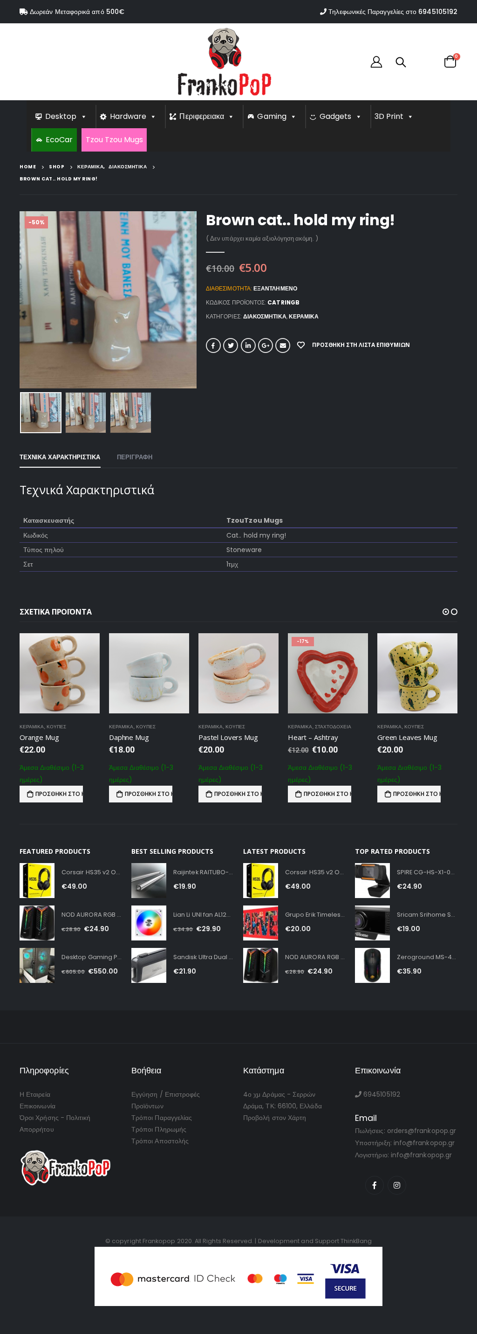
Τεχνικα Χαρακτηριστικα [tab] (60, 457)
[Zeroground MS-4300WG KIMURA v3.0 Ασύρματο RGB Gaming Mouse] (372, 974)
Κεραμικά (304, 316)
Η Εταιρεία (35, 1103)
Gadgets (336, 116)
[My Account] (376, 61)
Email (282, 345)
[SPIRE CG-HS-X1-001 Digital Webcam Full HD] (372, 889)
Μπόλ (411, 726)
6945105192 (437, 11)
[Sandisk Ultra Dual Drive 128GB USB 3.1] (148, 974)
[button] (446, 611)
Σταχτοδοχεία (243, 726)
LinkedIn (248, 345)
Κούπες (56, 726)
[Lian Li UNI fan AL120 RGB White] (148, 932)
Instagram (397, 1194)
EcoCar (59, 139)
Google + (265, 345)
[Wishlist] (424, 61)
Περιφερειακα (201, 116)
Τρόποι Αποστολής (160, 1150)
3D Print (389, 116)
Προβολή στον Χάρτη (274, 1127)
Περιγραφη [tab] (135, 457)
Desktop (61, 116)
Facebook (213, 345)
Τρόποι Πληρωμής (158, 1138)
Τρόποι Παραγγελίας (161, 1127)
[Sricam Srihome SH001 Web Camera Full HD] (372, 932)
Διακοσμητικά (264, 316)
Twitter (230, 345)
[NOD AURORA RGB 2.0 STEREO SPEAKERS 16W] (37, 932)
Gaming (271, 116)
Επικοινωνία (37, 1115)
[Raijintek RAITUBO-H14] (148, 889)
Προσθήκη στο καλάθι (59, 794)
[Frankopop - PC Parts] (224, 62)
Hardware (128, 116)
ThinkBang (356, 1250)
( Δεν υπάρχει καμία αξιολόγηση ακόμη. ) (262, 238)
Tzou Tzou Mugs (114, 139)
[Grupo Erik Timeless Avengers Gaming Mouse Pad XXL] (260, 932)
